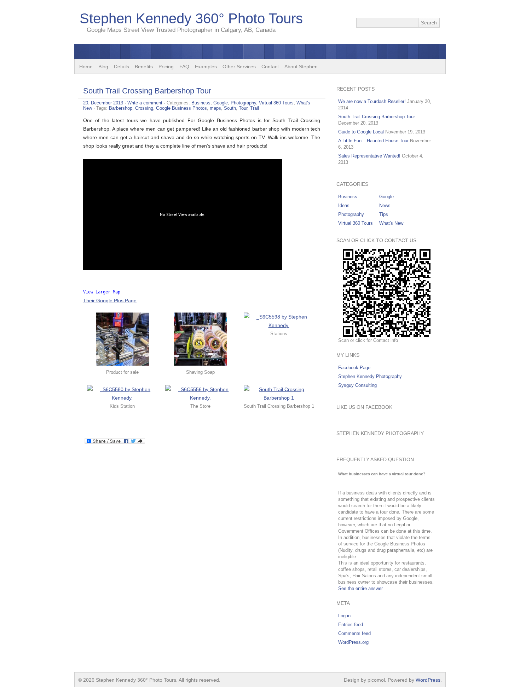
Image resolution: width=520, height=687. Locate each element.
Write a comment (144, 102)
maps (215, 108)
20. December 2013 (103, 102)
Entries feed (350, 624)
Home (86, 66)
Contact (270, 66)
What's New (391, 223)
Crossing (144, 108)
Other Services (239, 66)
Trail (254, 108)
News (385, 205)
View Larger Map (101, 292)
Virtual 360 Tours (276, 102)
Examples (206, 66)
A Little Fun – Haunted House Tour (373, 140)
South (230, 108)
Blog (103, 66)
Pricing (166, 66)
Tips (383, 214)
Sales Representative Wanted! (369, 156)
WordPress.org (353, 642)
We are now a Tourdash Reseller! (372, 101)
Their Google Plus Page (110, 300)
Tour (243, 108)
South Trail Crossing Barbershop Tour (147, 90)
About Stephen (301, 66)
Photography (243, 102)
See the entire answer (360, 588)
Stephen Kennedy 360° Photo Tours (191, 18)
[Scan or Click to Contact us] (386, 293)
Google (220, 102)
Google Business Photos (181, 108)
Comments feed (354, 633)
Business (200, 102)
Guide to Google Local (361, 131)
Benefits (144, 66)
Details (121, 66)
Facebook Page (354, 367)
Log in (344, 615)
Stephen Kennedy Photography (370, 376)
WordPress (428, 680)
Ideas (343, 205)
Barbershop (120, 108)
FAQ (184, 66)
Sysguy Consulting (357, 385)
